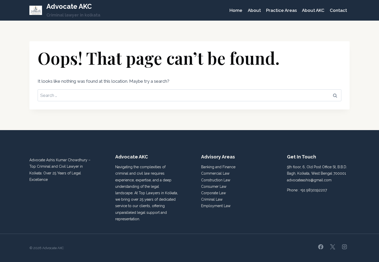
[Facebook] (321, 247)
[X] (332, 247)
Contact (338, 10)
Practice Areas (281, 10)
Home (235, 10)
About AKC (313, 10)
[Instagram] (344, 247)
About (254, 10)
